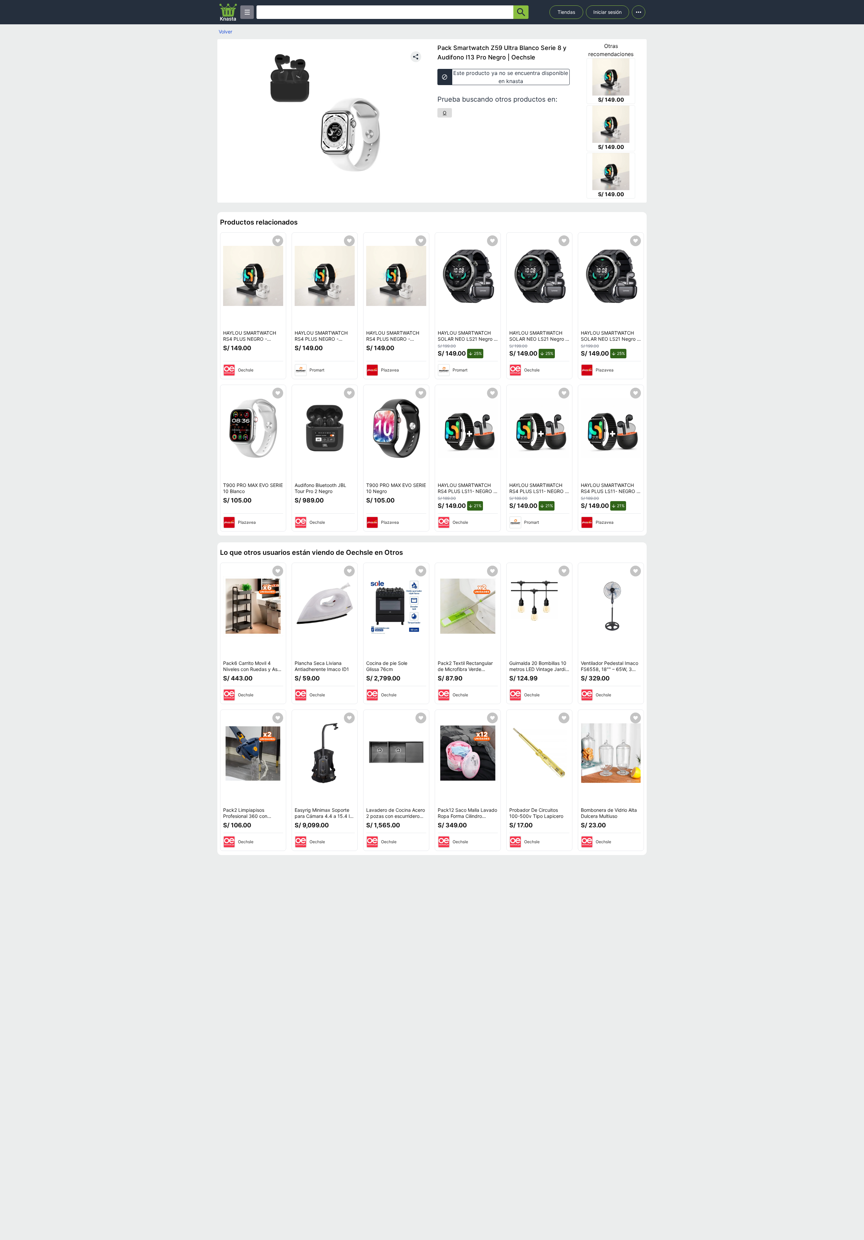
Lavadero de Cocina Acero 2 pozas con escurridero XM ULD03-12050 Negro (395, 816)
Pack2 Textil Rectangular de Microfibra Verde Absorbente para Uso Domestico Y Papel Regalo (467, 672)
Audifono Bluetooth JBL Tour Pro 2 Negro (320, 488)
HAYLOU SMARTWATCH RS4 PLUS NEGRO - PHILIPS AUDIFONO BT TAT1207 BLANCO (249, 342)
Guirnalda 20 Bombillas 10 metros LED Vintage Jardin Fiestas (538, 669)
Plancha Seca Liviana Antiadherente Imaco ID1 (322, 666)
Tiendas (566, 12)
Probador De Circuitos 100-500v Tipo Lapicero (536, 813)
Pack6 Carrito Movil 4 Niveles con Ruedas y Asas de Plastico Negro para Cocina (252, 672)
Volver (225, 31)
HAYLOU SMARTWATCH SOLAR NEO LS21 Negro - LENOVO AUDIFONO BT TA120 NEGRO (467, 342)
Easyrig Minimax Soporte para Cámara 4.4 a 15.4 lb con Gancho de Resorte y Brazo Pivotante (324, 819)
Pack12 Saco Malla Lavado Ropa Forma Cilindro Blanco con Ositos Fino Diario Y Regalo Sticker (467, 819)
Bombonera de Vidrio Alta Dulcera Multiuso (609, 813)
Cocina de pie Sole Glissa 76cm (386, 666)
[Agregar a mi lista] (277, 240)
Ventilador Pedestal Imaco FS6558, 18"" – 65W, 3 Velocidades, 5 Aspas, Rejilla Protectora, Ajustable (611, 672)
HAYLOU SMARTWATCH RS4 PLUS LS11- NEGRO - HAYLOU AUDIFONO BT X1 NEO (467, 494)
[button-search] (521, 12)
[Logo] (228, 12)
